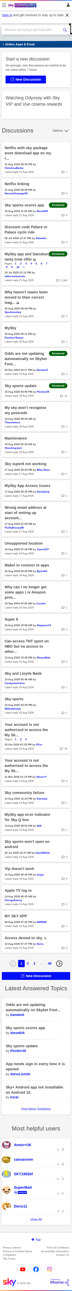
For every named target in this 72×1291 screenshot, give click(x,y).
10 (17, 267)
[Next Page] (59, 963)
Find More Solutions (36, 1109)
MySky (10, 328)
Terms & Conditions (57, 1247)
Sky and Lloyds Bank (23, 673)
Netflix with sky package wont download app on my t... (28, 153)
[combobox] (32, 30)
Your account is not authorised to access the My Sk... (26, 729)
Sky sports (14, 699)
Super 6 (11, 619)
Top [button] (38, 1240)
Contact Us (62, 1254)
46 (50, 963)
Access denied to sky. (24, 938)
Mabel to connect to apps (27, 565)
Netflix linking (17, 184)
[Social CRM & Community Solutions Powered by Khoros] (60, 1282)
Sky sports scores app (24, 205)
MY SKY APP (16, 916)
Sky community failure (24, 793)
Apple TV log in (18, 890)
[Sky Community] (22, 5)
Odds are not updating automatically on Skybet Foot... (26, 358)
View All (36, 1219)
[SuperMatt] (23, 1194)
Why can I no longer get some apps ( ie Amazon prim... (26, 592)
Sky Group (9, 1258)
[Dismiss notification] (67, 15)
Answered (58, 204)
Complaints (9, 1254)
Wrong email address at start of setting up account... (26, 512)
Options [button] (58, 130)
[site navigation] (4, 5)
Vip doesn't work (19, 869)
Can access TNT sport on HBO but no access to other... (27, 646)
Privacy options (12, 1247)
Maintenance (16, 438)
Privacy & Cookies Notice (17, 1251)
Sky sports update (21, 386)
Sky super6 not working (25, 464)
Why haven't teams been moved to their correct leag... (26, 297)
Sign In (67, 6)
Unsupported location (24, 543)
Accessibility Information (55, 1251)
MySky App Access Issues (27, 486)
